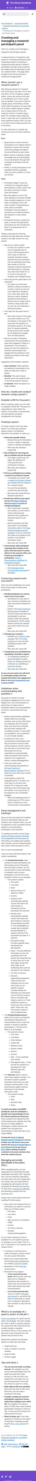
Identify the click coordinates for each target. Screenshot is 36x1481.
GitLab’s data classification (18, 1261)
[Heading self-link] (18, 85)
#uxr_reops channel (18, 1424)
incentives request (14, 666)
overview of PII (6, 1194)
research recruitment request (20, 480)
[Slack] (2, 1476)
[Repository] (6, 1476)
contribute (16, 1446)
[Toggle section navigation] (32, 14)
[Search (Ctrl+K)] (15, 14)
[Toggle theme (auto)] (27, 8)
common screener (23, 1323)
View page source (10, 1444)
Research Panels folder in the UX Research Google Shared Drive (16, 1147)
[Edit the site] (10, 1476)
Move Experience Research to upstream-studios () (14, 1437)
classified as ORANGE (21, 1189)
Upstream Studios (21, 23)
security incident (21, 1264)
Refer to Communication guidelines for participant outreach (15, 560)
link (18, 440)
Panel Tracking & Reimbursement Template (19, 530)
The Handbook (6, 23)
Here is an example (8, 1318)
